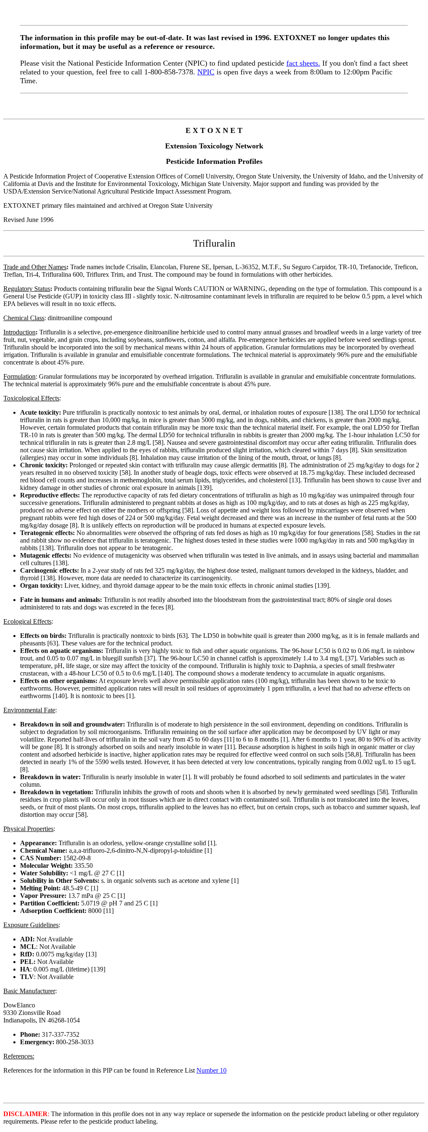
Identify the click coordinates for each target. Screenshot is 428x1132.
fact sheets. (303, 63)
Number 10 (211, 1070)
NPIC (205, 72)
